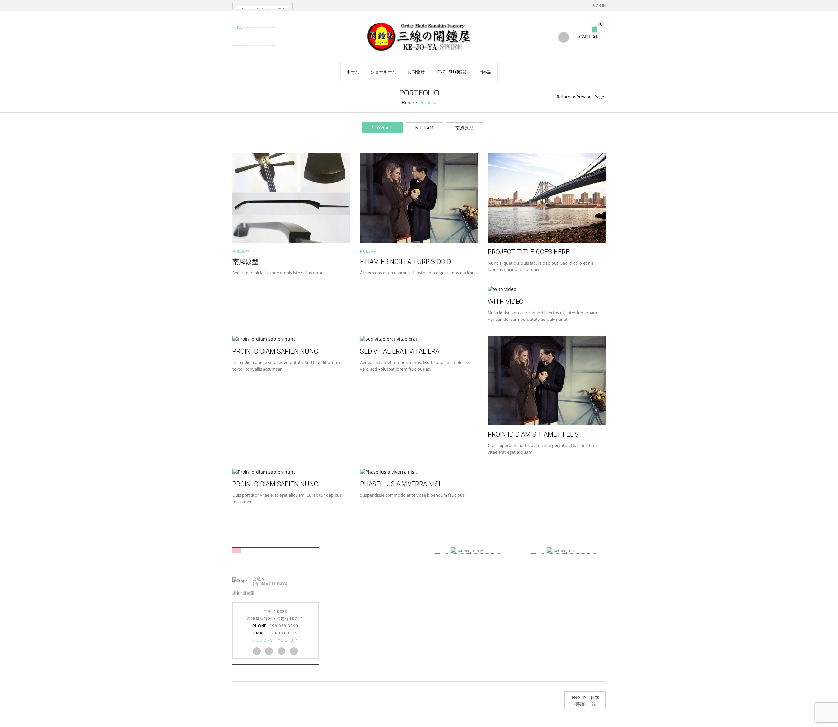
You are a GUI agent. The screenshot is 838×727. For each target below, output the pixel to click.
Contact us (283, 633)
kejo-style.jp (275, 640)
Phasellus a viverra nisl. (402, 484)
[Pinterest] (257, 36)
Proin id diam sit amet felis (533, 434)
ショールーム (383, 71)
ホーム (352, 71)
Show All (382, 127)
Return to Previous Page (580, 97)
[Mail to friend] (266, 36)
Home (408, 102)
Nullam (424, 127)
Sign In (599, 5)
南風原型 (464, 127)
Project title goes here (528, 252)
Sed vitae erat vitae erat (401, 351)
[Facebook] (249, 36)
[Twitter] (241, 36)
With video (505, 301)
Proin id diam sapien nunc (275, 351)
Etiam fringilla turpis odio (405, 262)
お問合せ (416, 71)
